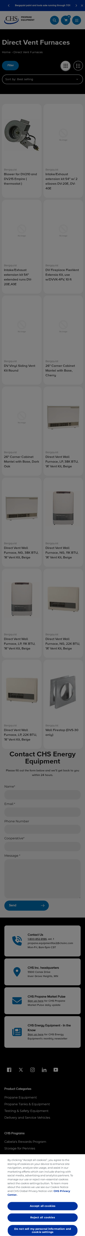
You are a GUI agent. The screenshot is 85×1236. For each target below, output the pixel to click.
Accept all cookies (42, 1206)
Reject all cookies (42, 1217)
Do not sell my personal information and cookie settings (42, 1230)
